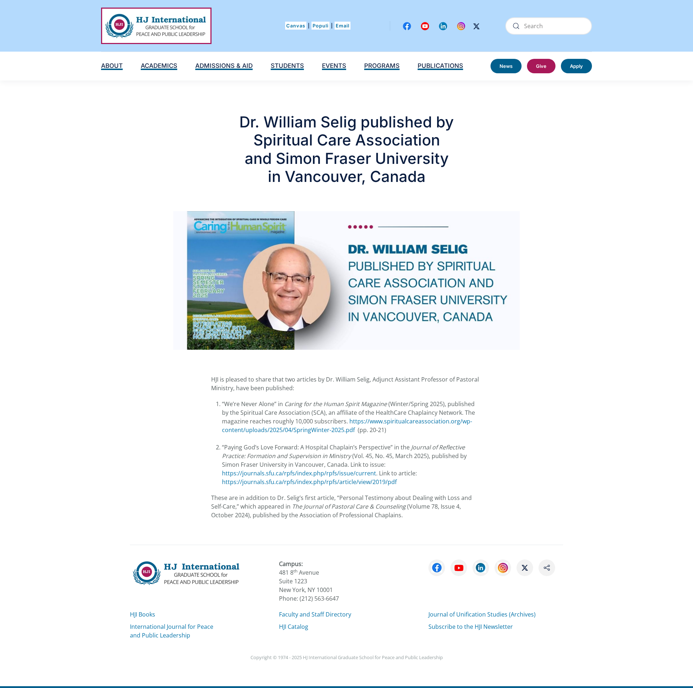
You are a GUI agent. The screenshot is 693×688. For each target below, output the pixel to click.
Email (342, 26)
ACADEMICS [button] (159, 65)
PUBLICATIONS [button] (440, 65)
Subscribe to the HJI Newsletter (470, 627)
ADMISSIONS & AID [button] (224, 65)
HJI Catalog (293, 627)
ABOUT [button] (112, 65)
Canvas (295, 26)
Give (541, 66)
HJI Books (142, 614)
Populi (320, 26)
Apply (576, 66)
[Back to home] (156, 26)
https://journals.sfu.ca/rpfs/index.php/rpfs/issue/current (299, 473)
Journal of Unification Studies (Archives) (482, 614)
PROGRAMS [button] (382, 65)
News (506, 66)
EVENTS (334, 65)
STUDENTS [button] (287, 65)
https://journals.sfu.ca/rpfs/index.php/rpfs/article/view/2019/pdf (309, 482)
